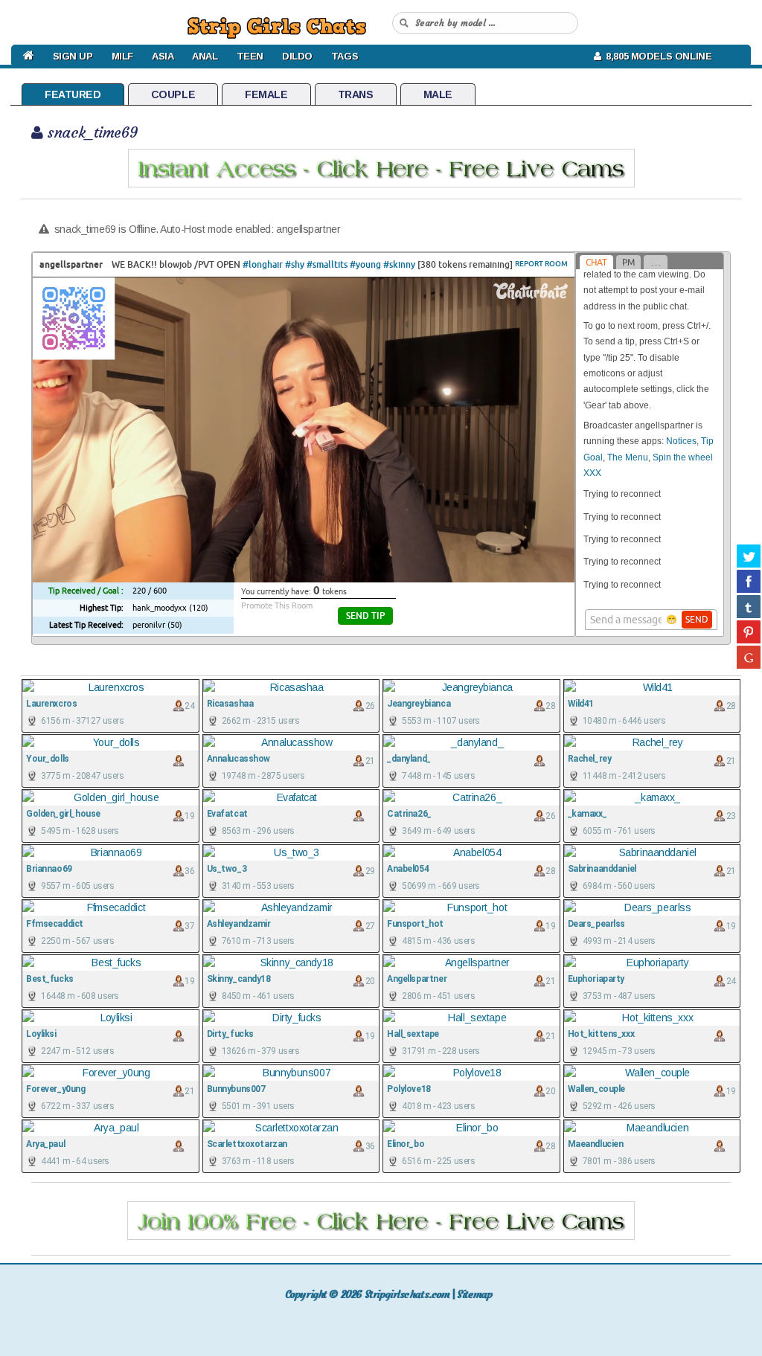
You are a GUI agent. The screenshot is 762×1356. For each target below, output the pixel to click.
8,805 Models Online (656, 56)
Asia (162, 56)
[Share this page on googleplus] (749, 657)
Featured (73, 94)
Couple (173, 94)
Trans (356, 94)
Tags (344, 56)
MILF (122, 56)
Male (437, 94)
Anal (204, 56)
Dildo (297, 56)
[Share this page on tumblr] (749, 606)
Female (266, 94)
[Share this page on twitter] (749, 556)
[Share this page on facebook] (749, 581)
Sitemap (474, 1294)
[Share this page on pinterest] (749, 631)
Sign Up (73, 56)
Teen (250, 56)
